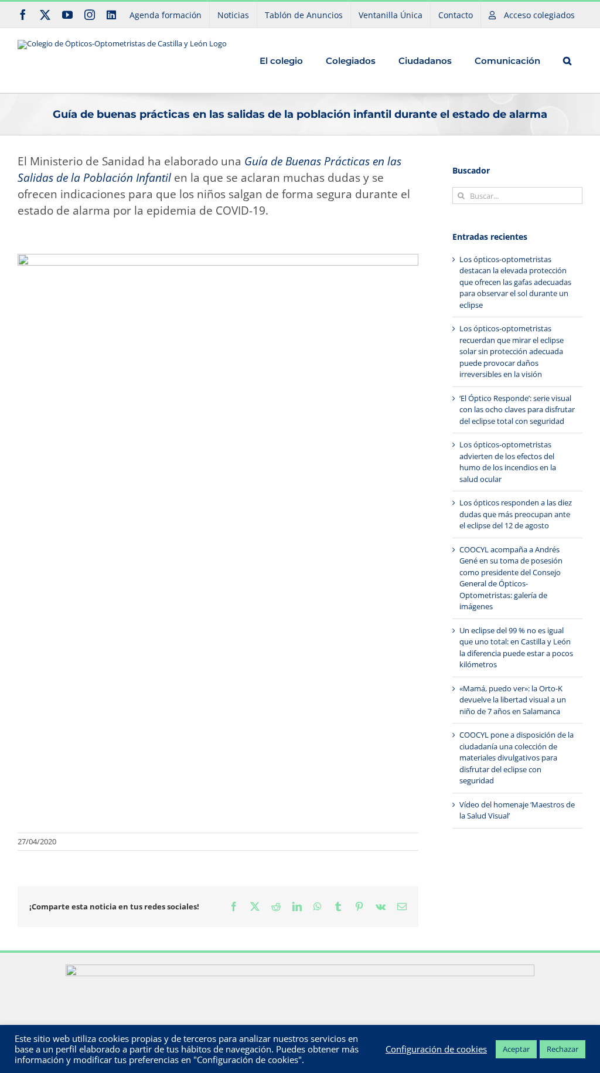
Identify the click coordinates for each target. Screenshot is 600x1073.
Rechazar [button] (562, 1049)
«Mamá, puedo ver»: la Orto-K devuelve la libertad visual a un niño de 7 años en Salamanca (512, 700)
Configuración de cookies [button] (436, 1049)
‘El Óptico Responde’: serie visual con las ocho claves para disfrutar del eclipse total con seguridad (517, 409)
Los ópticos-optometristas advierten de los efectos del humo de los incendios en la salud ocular (507, 461)
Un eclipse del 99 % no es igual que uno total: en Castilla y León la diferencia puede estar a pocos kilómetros (516, 647)
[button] (566, 60)
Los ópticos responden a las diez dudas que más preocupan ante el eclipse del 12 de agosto (515, 514)
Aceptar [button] (516, 1049)
